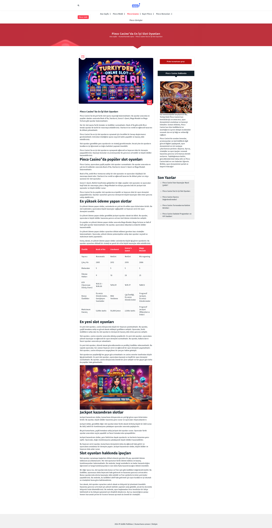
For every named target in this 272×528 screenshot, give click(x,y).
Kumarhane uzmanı (142, 524)
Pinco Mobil (118, 14)
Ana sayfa (113, 37)
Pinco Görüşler (136, 20)
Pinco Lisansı (133, 14)
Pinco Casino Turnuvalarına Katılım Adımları (176, 206)
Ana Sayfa (104, 14)
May (149, 102)
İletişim (154, 524)
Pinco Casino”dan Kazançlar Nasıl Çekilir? (175, 184)
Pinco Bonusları (163, 14)
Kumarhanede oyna (126, 37)
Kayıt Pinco (147, 14)
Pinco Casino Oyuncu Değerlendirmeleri (170, 198)
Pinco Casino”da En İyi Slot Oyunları (176, 191)
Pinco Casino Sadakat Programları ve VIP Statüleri (176, 215)
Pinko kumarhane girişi (176, 61)
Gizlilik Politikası (126, 524)
